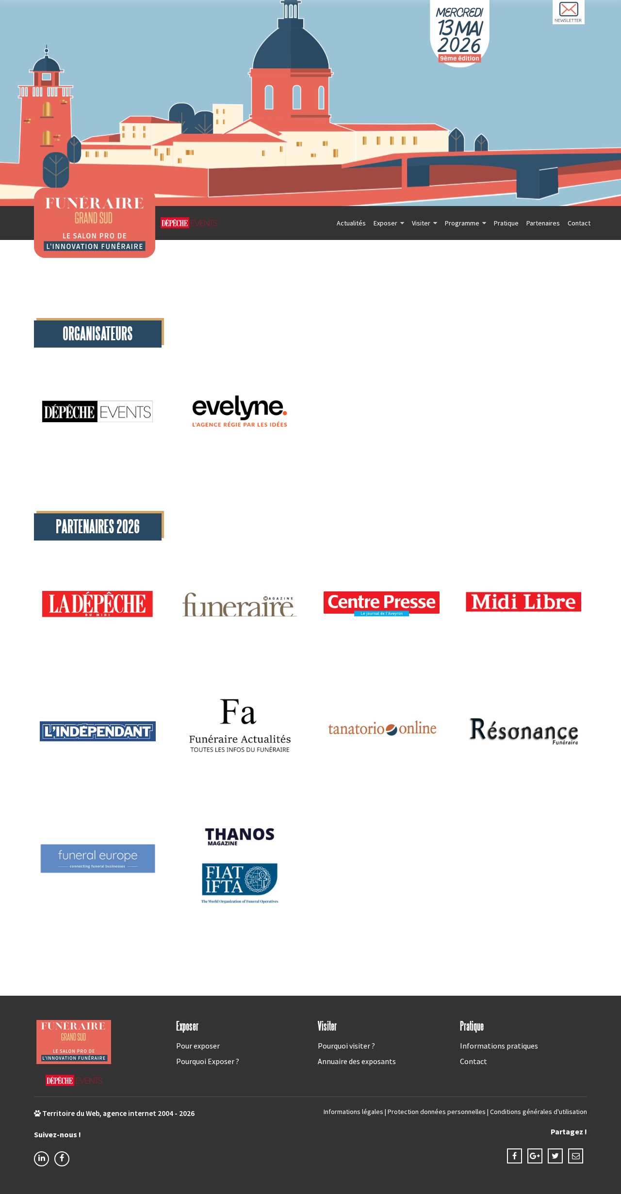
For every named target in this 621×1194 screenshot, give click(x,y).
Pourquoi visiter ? (346, 1046)
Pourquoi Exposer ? (207, 1061)
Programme (462, 223)
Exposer (385, 223)
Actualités (351, 223)
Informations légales (353, 1111)
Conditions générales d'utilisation (538, 1111)
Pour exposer (198, 1046)
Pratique (506, 223)
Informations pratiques (499, 1046)
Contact (579, 223)
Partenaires (543, 223)
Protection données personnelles (437, 1111)
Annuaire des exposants (357, 1061)
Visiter (421, 223)
